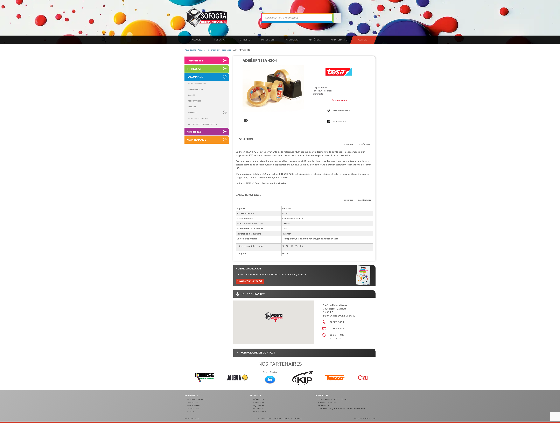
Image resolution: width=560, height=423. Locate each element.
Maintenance (339, 39)
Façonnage (291, 39)
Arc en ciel (193, 402)
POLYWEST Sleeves (327, 402)
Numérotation (195, 89)
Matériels (315, 39)
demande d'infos (341, 110)
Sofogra (219, 39)
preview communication (365, 418)
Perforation (194, 100)
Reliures (192, 106)
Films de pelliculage (198, 118)
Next (371, 377)
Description (348, 144)
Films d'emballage (197, 83)
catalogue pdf (265, 418)
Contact (363, 39)
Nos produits (213, 49)
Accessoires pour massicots (202, 124)
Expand (246, 120)
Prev (188, 377)
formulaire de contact (258, 352)
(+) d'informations (339, 100)
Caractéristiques (364, 144)
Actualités (193, 408)
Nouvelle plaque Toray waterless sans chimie (341, 408)
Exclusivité (323, 405)
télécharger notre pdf (249, 280)
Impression (267, 39)
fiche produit (340, 121)
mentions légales (281, 418)
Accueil (196, 39)
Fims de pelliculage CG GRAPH (332, 399)
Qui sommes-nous (196, 399)
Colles (191, 95)
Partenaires (193, 405)
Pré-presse (244, 39)
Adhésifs (192, 112)
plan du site (296, 418)
